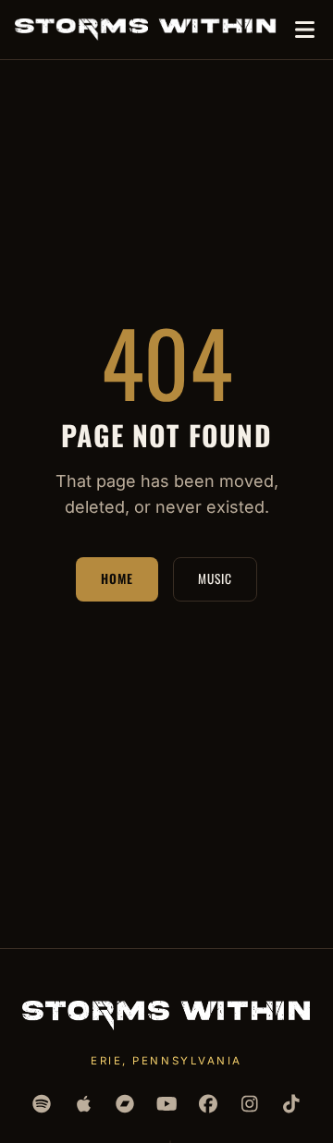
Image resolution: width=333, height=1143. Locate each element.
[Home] (146, 29)
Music (215, 578)
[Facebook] (208, 1104)
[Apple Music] (83, 1104)
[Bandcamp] (125, 1104)
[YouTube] (167, 1104)
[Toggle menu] (304, 30)
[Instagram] (250, 1104)
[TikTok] (291, 1104)
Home (117, 578)
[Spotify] (42, 1104)
